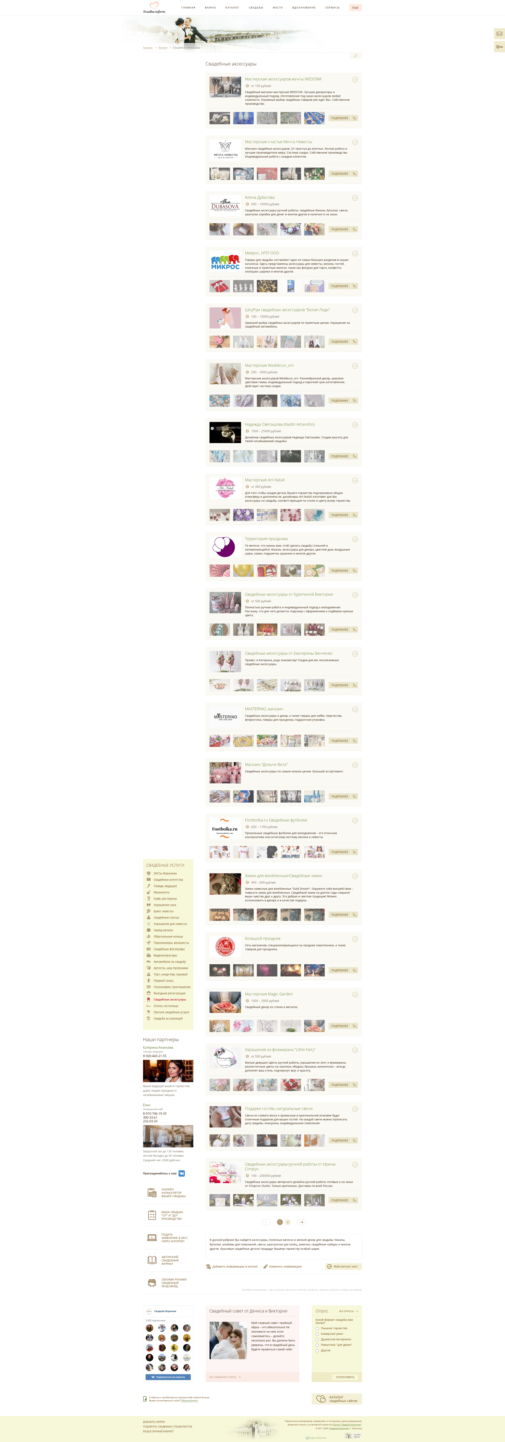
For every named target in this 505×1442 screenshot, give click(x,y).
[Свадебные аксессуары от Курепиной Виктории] (225, 602)
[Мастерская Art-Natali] (225, 488)
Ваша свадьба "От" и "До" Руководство (172, 1215)
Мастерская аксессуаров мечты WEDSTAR (283, 79)
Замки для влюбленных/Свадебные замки (283, 875)
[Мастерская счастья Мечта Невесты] (225, 150)
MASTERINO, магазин (264, 708)
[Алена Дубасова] (225, 205)
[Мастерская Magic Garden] (225, 1002)
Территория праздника (266, 538)
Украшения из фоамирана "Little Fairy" (280, 1049)
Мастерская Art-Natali (265, 480)
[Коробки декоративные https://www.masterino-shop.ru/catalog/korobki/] (291, 741)
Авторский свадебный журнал (170, 1260)
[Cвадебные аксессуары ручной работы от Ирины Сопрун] (225, 1172)
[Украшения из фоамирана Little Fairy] (225, 1058)
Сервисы (332, 7)
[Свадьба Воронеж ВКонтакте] (182, 1173)
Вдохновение (304, 7)
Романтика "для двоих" (336, 1344)
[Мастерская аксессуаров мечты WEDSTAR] (225, 87)
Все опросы (346, 1311)
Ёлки (146, 1105)
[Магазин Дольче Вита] (225, 772)
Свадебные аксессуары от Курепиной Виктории (289, 594)
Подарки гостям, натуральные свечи (279, 1108)
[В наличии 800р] (314, 515)
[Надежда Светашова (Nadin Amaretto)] (225, 432)
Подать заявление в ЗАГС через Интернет (175, 1238)
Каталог (232, 7)
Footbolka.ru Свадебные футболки (276, 820)
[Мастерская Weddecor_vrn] (225, 373)
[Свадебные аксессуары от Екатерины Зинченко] (225, 661)
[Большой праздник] (225, 946)
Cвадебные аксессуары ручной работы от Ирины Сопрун (290, 1166)
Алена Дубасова (260, 197)
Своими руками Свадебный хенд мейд (174, 1283)
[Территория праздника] (225, 547)
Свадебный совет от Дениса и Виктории (248, 1311)
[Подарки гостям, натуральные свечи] (225, 1116)
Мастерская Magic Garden (269, 994)
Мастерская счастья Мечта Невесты (278, 141)
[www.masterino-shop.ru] (267, 741)
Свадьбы (256, 7)
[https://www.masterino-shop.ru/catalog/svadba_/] (243, 741)
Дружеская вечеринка (336, 1339)
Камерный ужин (332, 1333)
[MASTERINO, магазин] (225, 717)
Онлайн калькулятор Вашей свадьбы (174, 1192)
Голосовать (345, 1377)
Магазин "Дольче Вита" (266, 764)
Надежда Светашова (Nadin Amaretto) (279, 424)
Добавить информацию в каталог (235, 1266)
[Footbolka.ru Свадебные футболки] (225, 828)
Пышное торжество (334, 1328)
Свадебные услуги (165, 865)
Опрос (322, 1311)
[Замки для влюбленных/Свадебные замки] (225, 884)
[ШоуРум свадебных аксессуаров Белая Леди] (225, 318)
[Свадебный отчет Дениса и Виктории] (228, 1340)
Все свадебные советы (222, 1377)
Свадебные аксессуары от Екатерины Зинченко (289, 653)
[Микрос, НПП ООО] (225, 261)
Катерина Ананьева (158, 1047)
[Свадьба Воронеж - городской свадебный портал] (353, 1437)
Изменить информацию (285, 1266)
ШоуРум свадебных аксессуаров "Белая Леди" (287, 309)
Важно (210, 7)
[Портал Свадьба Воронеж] (154, 7)
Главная (188, 7)
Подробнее (339, 118)
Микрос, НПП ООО (262, 253)
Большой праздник (263, 938)
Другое (325, 1350)
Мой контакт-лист (346, 1266)
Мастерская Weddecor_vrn (269, 365)
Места (278, 7)
